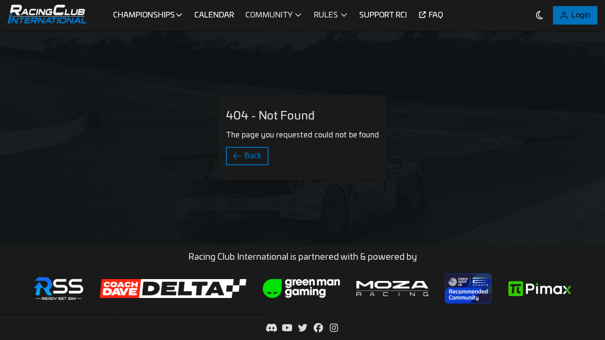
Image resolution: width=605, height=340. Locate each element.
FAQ (436, 15)
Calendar (214, 15)
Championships (144, 15)
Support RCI (383, 15)
